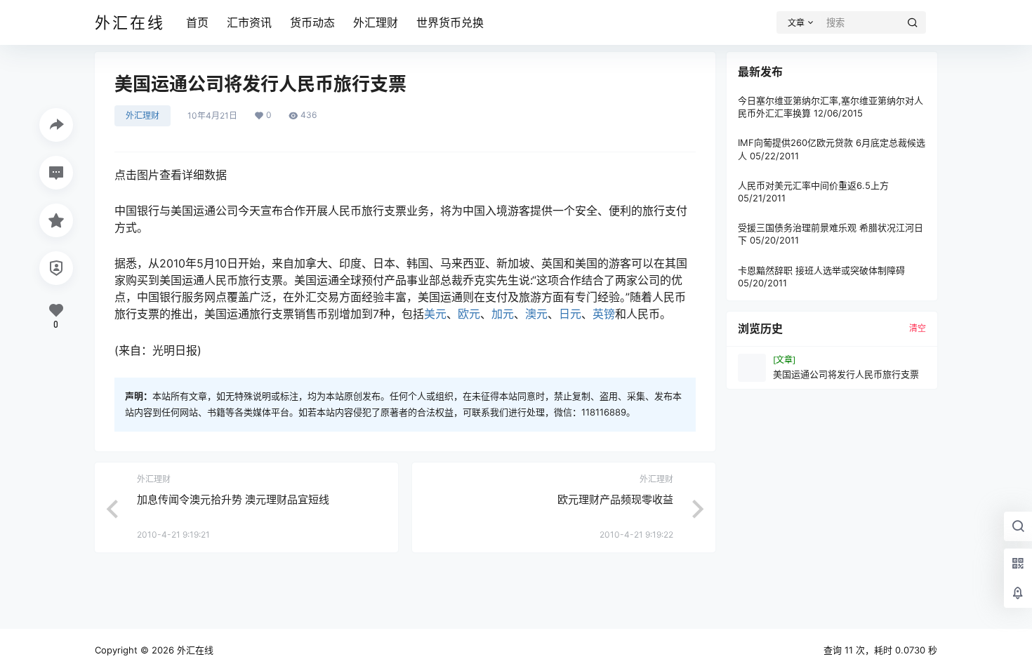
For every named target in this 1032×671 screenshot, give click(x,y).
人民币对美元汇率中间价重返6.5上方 (813, 185)
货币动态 (312, 22)
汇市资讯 (249, 22)
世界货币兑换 (450, 22)
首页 (197, 22)
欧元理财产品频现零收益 (615, 499)
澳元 (536, 314)
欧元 (469, 314)
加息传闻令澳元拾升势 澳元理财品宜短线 (233, 499)
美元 (435, 314)
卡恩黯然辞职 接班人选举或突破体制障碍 (821, 270)
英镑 (604, 314)
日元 (570, 314)
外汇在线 (193, 650)
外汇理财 (375, 22)
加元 (502, 314)
